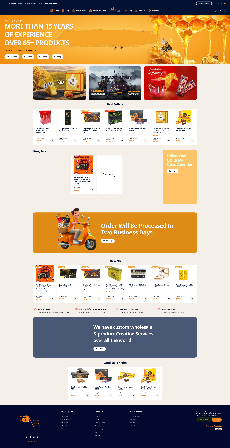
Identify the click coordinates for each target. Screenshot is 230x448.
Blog (130, 11)
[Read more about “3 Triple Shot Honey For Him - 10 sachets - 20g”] (122, 140)
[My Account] (218, 10)
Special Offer (77, 187)
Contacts (155, 11)
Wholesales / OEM (99, 11)
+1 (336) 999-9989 (49, 3)
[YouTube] (224, 3)
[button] (52, 140)
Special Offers (81, 11)
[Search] (214, 10)
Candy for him (133, 138)
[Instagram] (218, 3)
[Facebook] (215, 3)
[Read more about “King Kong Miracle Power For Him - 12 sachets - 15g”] (99, 140)
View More (109, 175)
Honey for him (40, 138)
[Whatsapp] (221, 3)
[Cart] (224, 10)
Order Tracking (204, 3)
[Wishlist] (221, 10)
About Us (142, 11)
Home (56, 11)
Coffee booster (157, 296)
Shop (67, 11)
